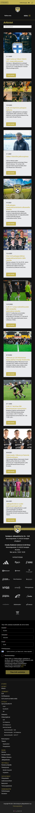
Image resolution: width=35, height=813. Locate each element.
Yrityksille (5, 763)
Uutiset (3, 686)
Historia (3, 752)
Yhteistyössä (5, 767)
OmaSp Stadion (5, 754)
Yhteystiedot (5, 776)
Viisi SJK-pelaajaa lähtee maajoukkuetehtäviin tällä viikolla (15, 258)
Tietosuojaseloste (6, 786)
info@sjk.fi (17, 541)
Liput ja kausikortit (6, 703)
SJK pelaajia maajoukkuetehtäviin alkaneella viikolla (18, 207)
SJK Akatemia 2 (7, 725)
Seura (3, 750)
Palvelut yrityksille (6, 765)
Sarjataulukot (6, 744)
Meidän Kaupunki (7, 770)
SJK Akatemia (5, 696)
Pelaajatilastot (6, 746)
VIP (3, 711)
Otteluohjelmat (5, 717)
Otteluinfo (4, 714)
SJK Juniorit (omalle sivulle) (9, 698)
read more (11, 75)
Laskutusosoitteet (6, 781)
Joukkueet (4, 691)
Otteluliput (4, 2)
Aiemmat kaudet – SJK (10, 730)
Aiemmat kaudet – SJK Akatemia (12, 732)
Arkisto (3, 688)
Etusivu (3, 684)
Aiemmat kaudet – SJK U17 (11, 735)
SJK (2, 693)
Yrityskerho (5, 772)
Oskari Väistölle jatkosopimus (17, 156)
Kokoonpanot (5, 739)
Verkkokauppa (23, 2)
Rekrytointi (4, 783)
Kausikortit (5, 709)
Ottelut (4, 701)
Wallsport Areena (6, 757)
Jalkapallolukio (5, 759)
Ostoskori (4, 793)
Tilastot (3, 741)
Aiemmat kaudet (7, 727)
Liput (4, 706)
